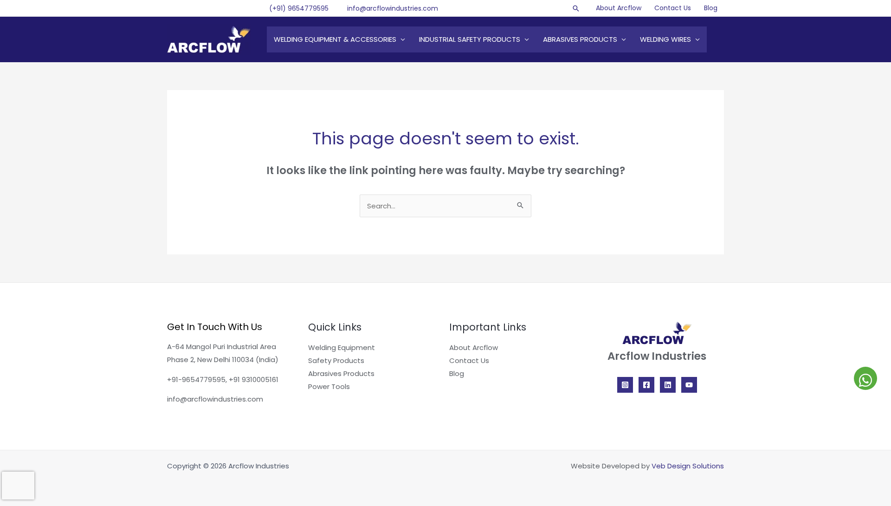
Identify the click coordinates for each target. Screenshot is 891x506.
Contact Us (672, 8)
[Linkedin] (668, 385)
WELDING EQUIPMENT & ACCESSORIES (335, 39)
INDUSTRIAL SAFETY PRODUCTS (469, 39)
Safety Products (336, 360)
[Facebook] (646, 385)
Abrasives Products (341, 373)
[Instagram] (625, 385)
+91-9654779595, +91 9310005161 (222, 379)
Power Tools (329, 386)
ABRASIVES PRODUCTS (580, 39)
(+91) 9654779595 (299, 8)
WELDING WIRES (665, 39)
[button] (576, 8)
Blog (710, 8)
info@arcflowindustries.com (392, 8)
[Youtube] (689, 385)
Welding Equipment (341, 347)
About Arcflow (618, 8)
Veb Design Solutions (688, 466)
